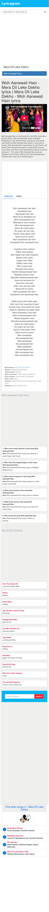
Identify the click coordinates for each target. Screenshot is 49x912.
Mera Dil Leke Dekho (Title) (18, 851)
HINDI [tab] (18, 196)
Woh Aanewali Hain (13, 73)
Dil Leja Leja (12, 842)
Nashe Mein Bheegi (15, 828)
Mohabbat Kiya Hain (15, 835)
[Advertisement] (24, 37)
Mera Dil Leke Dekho (22, 367)
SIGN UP (39, 696)
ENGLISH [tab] (8, 196)
